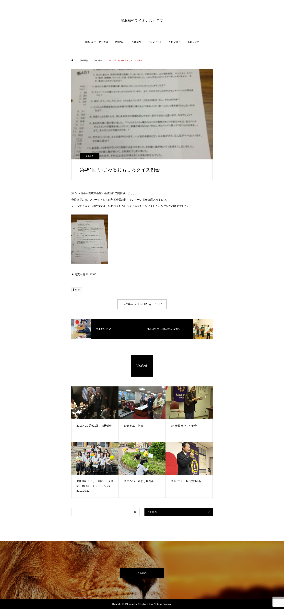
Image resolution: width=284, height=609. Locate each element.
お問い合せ (174, 41)
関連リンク (193, 41)
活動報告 (119, 41)
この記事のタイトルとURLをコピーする (142, 304)
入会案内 (136, 41)
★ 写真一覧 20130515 (83, 274)
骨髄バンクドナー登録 (96, 41)
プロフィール (155, 41)
